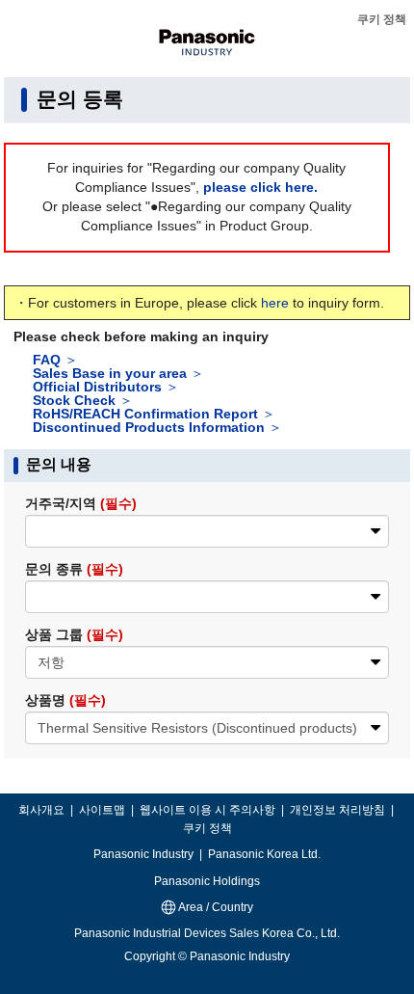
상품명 (65, 700)
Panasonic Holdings (207, 881)
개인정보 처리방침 (339, 810)
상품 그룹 (74, 634)
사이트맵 (103, 810)
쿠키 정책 (381, 19)
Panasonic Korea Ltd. (264, 854)
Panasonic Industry (144, 854)
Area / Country (214, 907)
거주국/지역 (81, 503)
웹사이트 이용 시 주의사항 (209, 810)
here (275, 302)
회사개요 (42, 810)
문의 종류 (74, 569)
